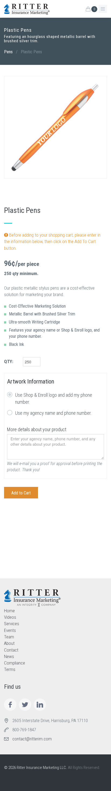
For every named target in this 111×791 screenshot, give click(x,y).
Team (9, 636)
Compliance (14, 663)
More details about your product (36, 429)
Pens (8, 51)
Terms (9, 669)
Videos (10, 617)
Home (9, 610)
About (9, 643)
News (9, 656)
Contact (11, 650)
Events (10, 630)
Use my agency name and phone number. (53, 413)
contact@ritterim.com (32, 738)
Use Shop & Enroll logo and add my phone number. (53, 398)
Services (11, 623)
